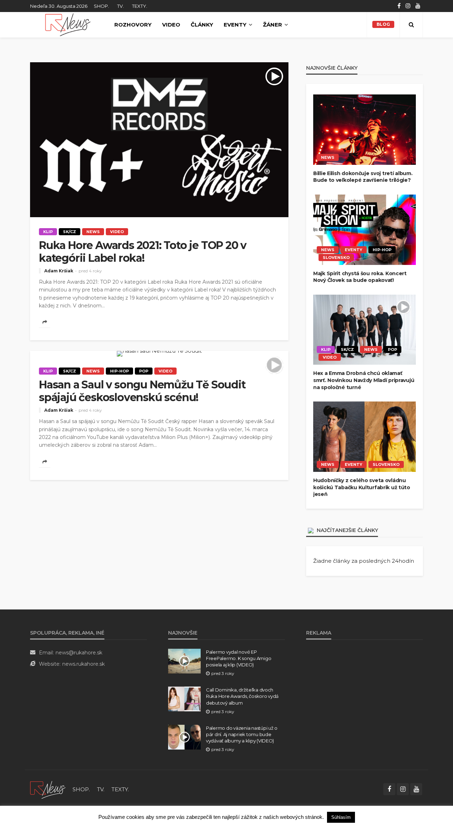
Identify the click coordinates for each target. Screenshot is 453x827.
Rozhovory (132, 24)
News (93, 231)
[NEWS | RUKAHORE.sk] (47, 789)
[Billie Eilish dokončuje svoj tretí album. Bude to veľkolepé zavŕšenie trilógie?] (364, 129)
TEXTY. (139, 6)
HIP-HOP (119, 371)
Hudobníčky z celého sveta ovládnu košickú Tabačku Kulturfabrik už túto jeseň (361, 487)
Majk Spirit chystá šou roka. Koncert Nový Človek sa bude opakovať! (360, 277)
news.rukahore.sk (83, 664)
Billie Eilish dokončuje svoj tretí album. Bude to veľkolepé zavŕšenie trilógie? (363, 177)
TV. (120, 6)
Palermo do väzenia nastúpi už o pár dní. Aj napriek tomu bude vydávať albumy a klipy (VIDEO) (241, 734)
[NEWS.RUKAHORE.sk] (67, 24)
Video (171, 24)
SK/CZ (69, 231)
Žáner (272, 24)
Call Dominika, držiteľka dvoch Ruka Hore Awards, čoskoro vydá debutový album (242, 696)
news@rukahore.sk (79, 652)
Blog (383, 24)
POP (143, 371)
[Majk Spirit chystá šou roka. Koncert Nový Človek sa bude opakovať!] (364, 230)
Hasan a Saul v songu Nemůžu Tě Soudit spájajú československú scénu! (142, 391)
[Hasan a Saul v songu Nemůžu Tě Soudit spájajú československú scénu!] (159, 354)
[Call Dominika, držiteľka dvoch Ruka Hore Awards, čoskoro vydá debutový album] (184, 699)
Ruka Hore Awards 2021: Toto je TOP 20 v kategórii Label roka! (142, 252)
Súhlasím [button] (341, 817)
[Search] (411, 24)
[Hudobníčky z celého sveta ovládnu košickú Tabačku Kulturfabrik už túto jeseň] (364, 436)
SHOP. (101, 6)
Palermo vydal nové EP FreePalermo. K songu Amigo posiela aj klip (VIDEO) (238, 658)
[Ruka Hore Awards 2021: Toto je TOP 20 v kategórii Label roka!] (159, 139)
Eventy (235, 24)
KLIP (48, 231)
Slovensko (336, 257)
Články (202, 24)
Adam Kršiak (58, 270)
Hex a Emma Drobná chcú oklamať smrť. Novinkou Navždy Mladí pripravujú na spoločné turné (363, 380)
